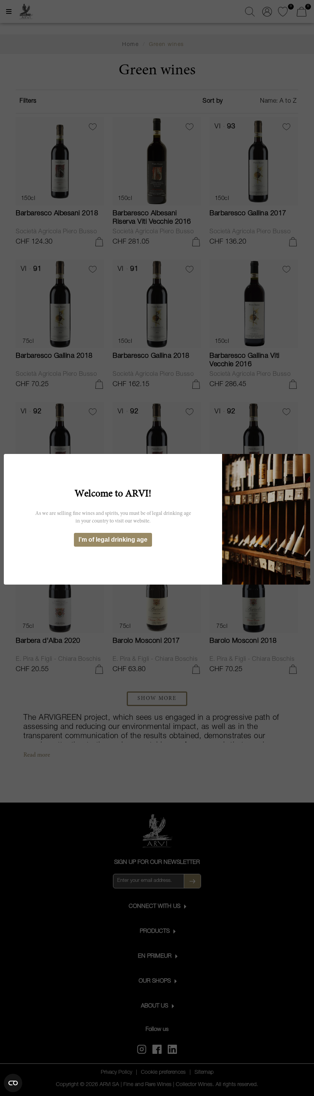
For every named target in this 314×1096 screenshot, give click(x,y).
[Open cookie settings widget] (13, 1083)
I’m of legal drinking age (112, 539)
